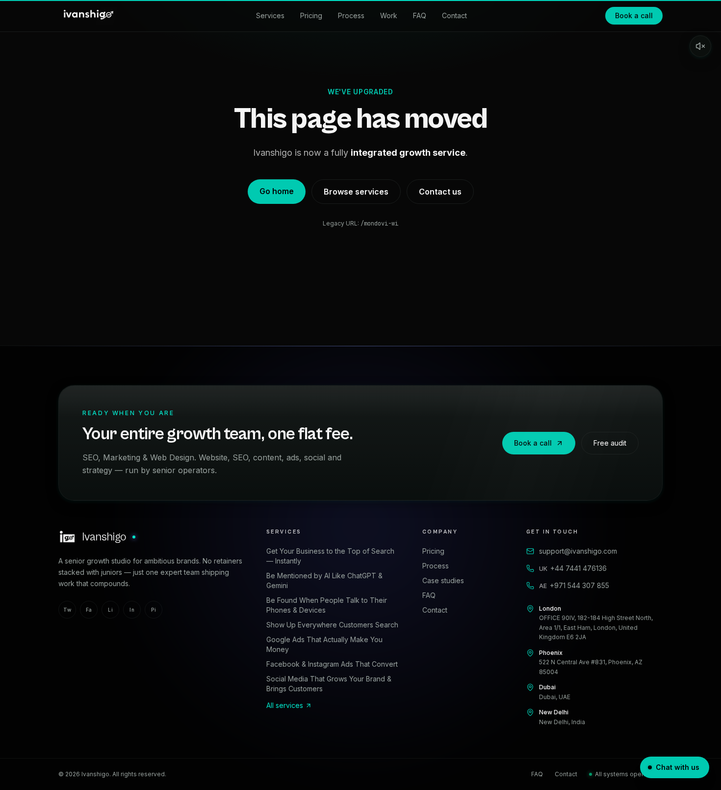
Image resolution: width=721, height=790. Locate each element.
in (131, 610)
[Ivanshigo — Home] (87, 16)
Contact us (440, 192)
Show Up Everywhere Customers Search (332, 625)
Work (388, 15)
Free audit (609, 443)
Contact (454, 15)
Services (270, 15)
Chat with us (677, 767)
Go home (276, 191)
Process (351, 15)
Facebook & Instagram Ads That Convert (332, 664)
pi (153, 610)
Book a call (634, 15)
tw (67, 610)
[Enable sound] (700, 46)
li (110, 610)
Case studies (443, 580)
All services (284, 705)
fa (89, 610)
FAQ (419, 15)
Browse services (356, 192)
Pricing (311, 15)
